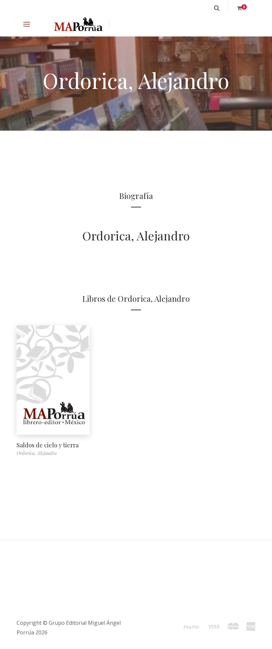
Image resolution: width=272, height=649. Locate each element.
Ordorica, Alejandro (136, 235)
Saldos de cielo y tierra (48, 445)
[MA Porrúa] (78, 25)
